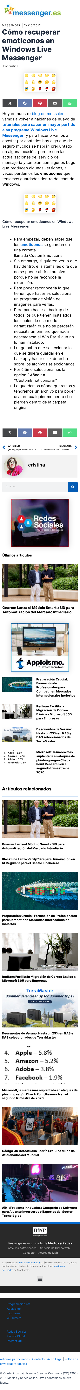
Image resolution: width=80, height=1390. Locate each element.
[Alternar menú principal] (72, 10)
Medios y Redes (60, 1243)
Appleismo (14, 1308)
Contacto (29, 1252)
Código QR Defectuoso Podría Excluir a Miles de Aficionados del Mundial (38, 1153)
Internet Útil (14, 1341)
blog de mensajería (49, 113)
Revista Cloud (16, 1336)
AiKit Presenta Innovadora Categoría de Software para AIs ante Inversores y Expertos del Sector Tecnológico (39, 1212)
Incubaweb (14, 1313)
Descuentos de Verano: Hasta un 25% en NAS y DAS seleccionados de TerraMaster (54, 735)
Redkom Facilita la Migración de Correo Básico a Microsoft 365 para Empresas (54, 712)
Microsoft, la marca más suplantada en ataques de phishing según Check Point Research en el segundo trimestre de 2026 (55, 762)
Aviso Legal (54, 1359)
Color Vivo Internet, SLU (30, 1262)
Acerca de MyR (48, 1252)
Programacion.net (18, 1304)
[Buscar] (73, 487)
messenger (11, 25)
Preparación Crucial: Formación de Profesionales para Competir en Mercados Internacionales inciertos (55, 687)
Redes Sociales (17, 1331)
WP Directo (14, 1318)
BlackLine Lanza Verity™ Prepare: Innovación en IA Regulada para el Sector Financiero (38, 861)
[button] (40, 1279)
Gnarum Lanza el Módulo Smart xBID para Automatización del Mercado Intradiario (33, 846)
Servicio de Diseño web (55, 1248)
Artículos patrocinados (22, 1248)
